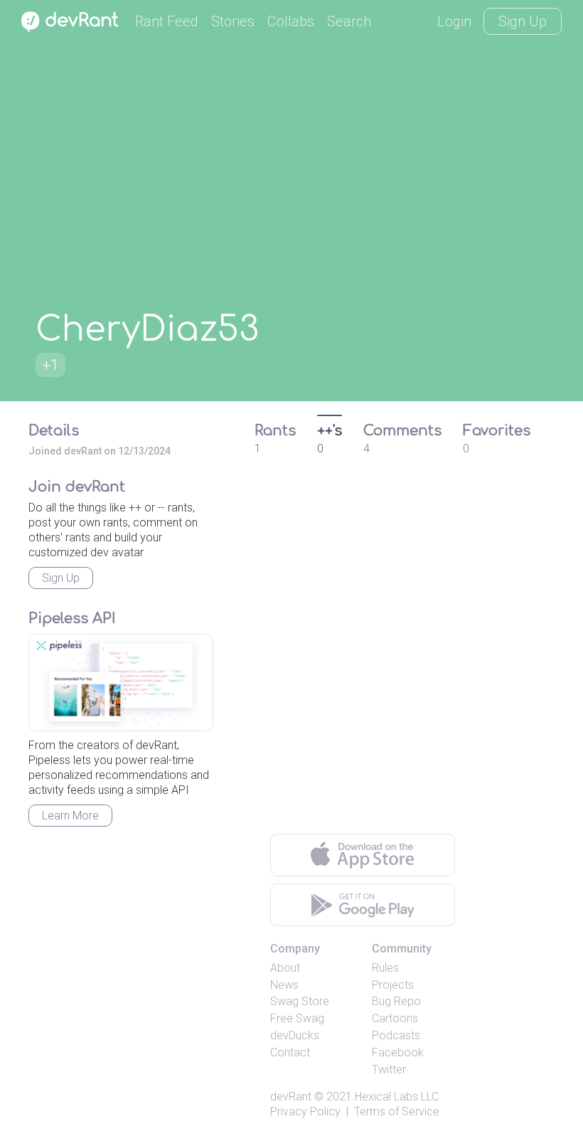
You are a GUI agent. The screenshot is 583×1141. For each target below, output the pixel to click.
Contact (290, 1052)
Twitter (389, 1069)
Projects (393, 985)
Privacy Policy (305, 1111)
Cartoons (395, 1018)
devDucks (294, 1035)
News (284, 985)
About (285, 968)
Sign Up (522, 21)
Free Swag (297, 1018)
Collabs (290, 21)
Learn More (70, 815)
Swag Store (299, 1001)
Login (454, 21)
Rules (385, 968)
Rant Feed (166, 21)
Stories (233, 21)
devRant (290, 1096)
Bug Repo (396, 1001)
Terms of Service (396, 1111)
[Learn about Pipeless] (120, 682)
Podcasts (396, 1035)
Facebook (398, 1052)
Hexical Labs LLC (397, 1096)
